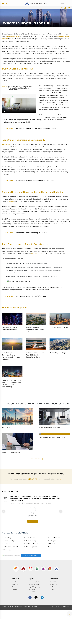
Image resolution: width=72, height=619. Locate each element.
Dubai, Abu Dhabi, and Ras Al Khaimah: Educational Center (35, 355)
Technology (7, 550)
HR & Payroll (32, 592)
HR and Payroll (8, 544)
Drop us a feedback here (51, 479)
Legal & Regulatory (34, 587)
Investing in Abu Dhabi (59, 328)
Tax (49, 547)
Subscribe (69, 3)
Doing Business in (39, 3)
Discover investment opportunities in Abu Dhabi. (35, 180)
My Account (53, 584)
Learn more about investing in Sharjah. (31, 233)
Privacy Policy (65, 606)
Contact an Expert (31, 555)
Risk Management (32, 547)
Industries (32, 589)
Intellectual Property (33, 544)
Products (52, 589)
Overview (14, 582)
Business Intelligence (10, 541)
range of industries (12, 36)
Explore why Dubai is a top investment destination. (36, 128)
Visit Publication (55, 582)
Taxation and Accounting (12, 452)
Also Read (9, 128)
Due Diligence (53, 541)
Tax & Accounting (34, 584)
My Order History (55, 587)
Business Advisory (54, 538)
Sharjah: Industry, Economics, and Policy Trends (35, 330)
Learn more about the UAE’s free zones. (31, 296)
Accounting (7, 538)
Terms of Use (56, 606)
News (13, 587)
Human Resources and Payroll (52, 437)
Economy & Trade (34, 582)
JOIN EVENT (32, 521)
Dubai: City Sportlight (58, 353)
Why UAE (6, 427)
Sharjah (11, 201)
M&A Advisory (53, 544)
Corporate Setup (31, 541)
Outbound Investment (11, 547)
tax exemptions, (37, 253)
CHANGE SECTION (36, 459)
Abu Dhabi (6, 144)
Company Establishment (49, 427)
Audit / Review (31, 538)
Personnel (15, 584)
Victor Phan (32, 514)
